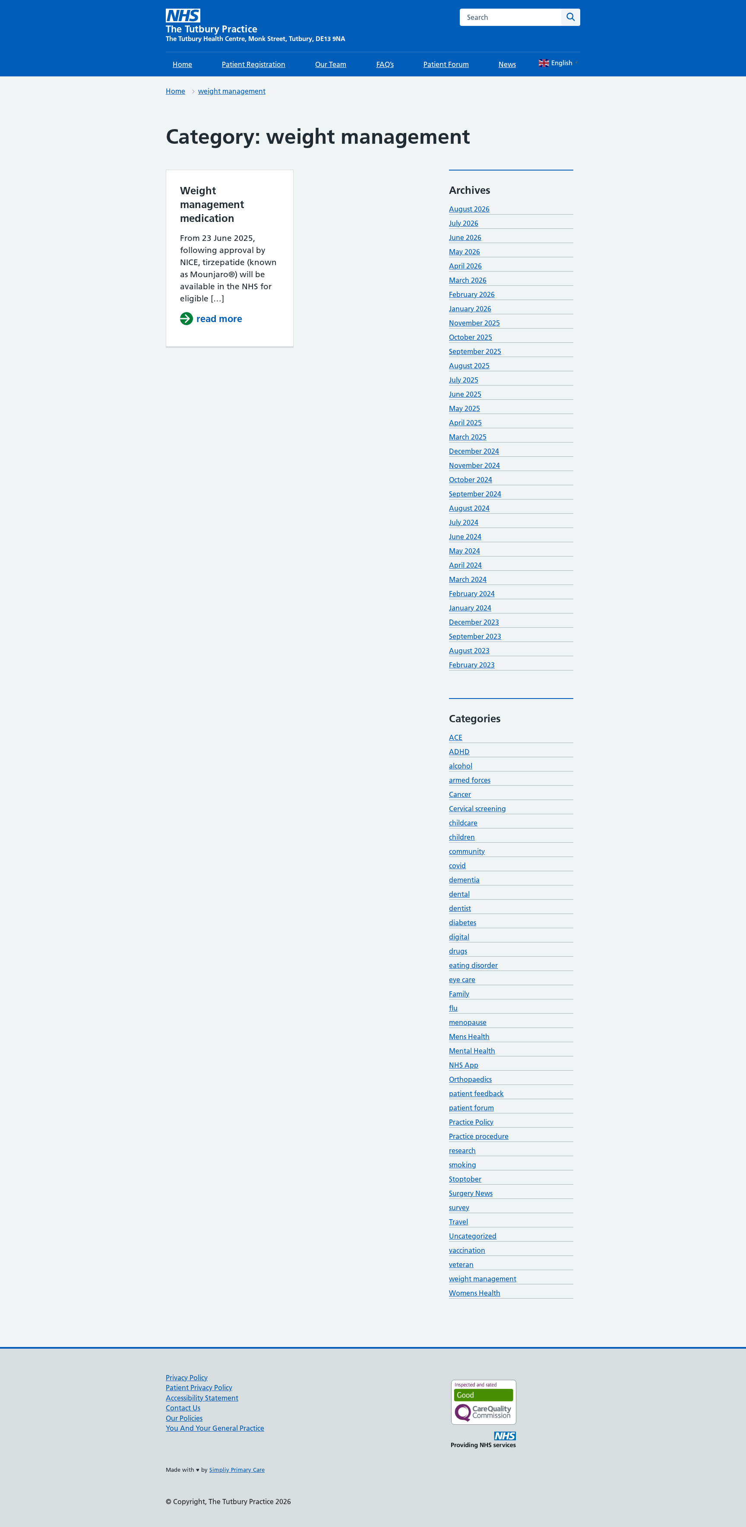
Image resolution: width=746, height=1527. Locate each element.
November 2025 (474, 323)
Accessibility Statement (202, 1398)
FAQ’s (385, 64)
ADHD (459, 751)
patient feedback (476, 1093)
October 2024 (470, 479)
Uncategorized (472, 1236)
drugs (458, 951)
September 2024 (475, 494)
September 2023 (475, 636)
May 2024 (464, 551)
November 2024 (474, 465)
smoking (462, 1164)
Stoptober (465, 1179)
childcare (463, 823)
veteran (461, 1264)
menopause (468, 1022)
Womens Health (474, 1293)
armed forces (469, 780)
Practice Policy (471, 1122)
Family (459, 994)
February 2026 (472, 294)
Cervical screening (477, 808)
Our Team (330, 64)
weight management (232, 91)
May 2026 (464, 251)
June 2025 (465, 394)
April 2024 (465, 565)
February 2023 (472, 665)
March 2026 (468, 280)
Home (182, 64)
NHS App (463, 1065)
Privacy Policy (187, 1377)
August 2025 (469, 365)
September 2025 (475, 351)
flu (453, 1008)
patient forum (471, 1107)
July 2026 (463, 223)
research (462, 1150)
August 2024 (469, 508)
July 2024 (463, 522)
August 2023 (469, 650)
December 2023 (474, 622)
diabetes (462, 922)
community (467, 851)
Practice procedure (479, 1136)
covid (457, 865)
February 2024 (472, 593)
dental (459, 894)
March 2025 (468, 437)
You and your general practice (215, 1428)
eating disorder (473, 965)
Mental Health (472, 1050)
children (462, 837)
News (507, 64)
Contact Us (183, 1408)
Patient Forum (446, 64)
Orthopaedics (470, 1079)
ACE (455, 737)
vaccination (467, 1250)
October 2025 (470, 337)
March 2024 (468, 579)
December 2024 (474, 451)
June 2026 (465, 237)
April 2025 (465, 422)
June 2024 (465, 536)
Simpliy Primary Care (237, 1469)
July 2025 (463, 380)
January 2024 (470, 608)
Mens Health (469, 1036)
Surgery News (471, 1193)
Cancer (460, 794)
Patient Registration (253, 64)
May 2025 (464, 408)
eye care (462, 979)
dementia (464, 880)
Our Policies (184, 1418)
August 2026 (469, 209)
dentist (460, 908)
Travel (458, 1221)
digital (459, 937)
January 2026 (470, 308)
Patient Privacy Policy (199, 1387)
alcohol (460, 766)
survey (459, 1207)
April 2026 (465, 266)
